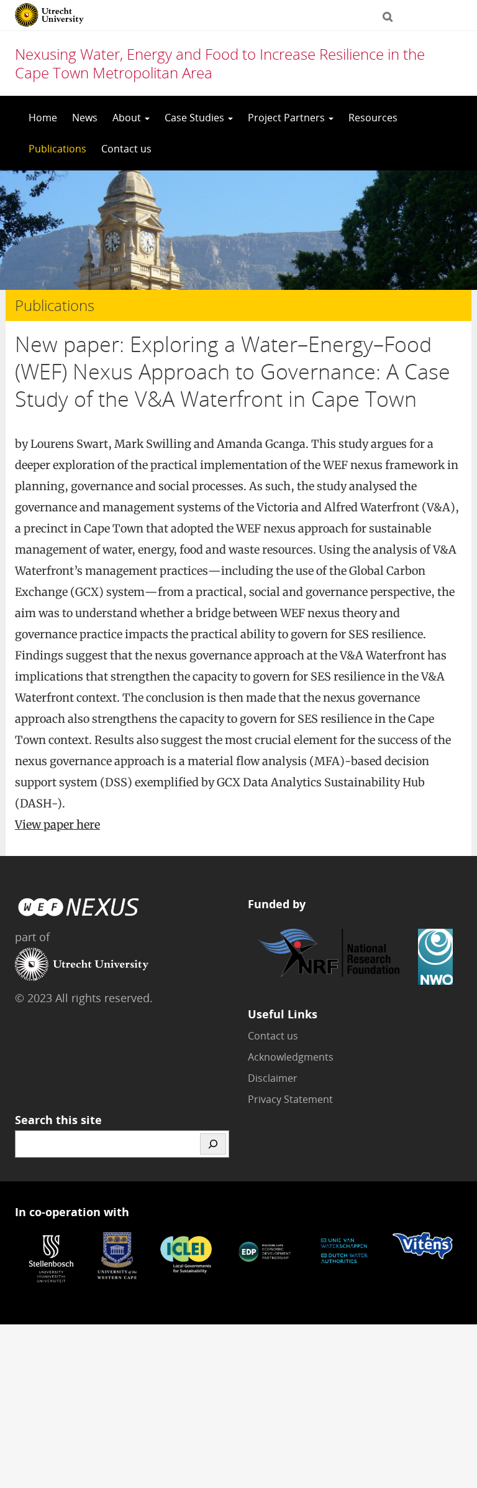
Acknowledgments (291, 1057)
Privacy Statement (290, 1099)
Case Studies (196, 117)
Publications (57, 149)
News (85, 117)
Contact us (126, 149)
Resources (373, 117)
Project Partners (287, 117)
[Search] (213, 1144)
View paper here (57, 824)
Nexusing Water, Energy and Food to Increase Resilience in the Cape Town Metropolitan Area (220, 63)
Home (43, 117)
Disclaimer (273, 1078)
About (127, 117)
